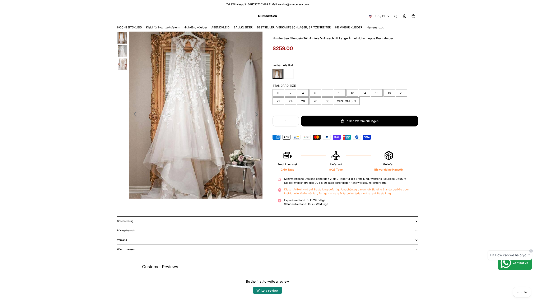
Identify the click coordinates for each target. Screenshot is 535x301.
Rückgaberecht (126, 230)
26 (303, 101)
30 (328, 101)
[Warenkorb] (413, 16)
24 (291, 101)
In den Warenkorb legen (362, 121)
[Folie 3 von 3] (122, 64)
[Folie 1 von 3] (122, 38)
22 (278, 101)
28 (315, 101)
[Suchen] (395, 16)
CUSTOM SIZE (347, 101)
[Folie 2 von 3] (122, 51)
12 (352, 93)
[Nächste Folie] (257, 115)
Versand (122, 239)
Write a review (267, 290)
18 (389, 93)
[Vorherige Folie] (134, 115)
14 (364, 93)
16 (376, 93)
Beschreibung (125, 221)
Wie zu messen (126, 249)
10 (339, 93)
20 (402, 93)
